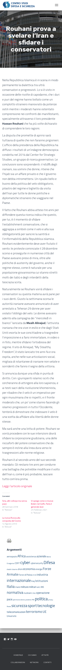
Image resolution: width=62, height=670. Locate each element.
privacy (50, 600)
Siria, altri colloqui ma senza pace (14, 502)
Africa (21, 556)
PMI (33, 600)
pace (9, 599)
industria (42, 574)
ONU (34, 593)
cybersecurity (37, 563)
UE (44, 611)
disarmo (14, 569)
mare (17, 587)
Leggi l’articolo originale (17, 486)
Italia (11, 586)
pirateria (28, 600)
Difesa (49, 562)
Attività (45, 655)
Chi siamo (32, 655)
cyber (25, 562)
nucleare (28, 593)
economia (29, 569)
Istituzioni (41, 581)
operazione (43, 592)
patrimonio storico (19, 600)
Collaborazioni (18, 662)
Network (34, 662)
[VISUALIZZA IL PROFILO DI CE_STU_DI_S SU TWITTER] (8, 639)
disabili (9, 569)
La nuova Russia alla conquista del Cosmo (11, 519)
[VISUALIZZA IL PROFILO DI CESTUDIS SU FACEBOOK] (5, 639)
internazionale (19, 580)
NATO (38, 587)
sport (32, 605)
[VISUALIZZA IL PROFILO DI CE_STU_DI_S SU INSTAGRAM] (12, 639)
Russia (9, 606)
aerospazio (12, 556)
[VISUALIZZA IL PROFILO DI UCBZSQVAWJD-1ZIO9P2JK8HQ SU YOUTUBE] (15, 639)
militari (32, 587)
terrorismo (34, 611)
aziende (41, 556)
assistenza (31, 556)
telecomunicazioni (16, 612)
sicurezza (19, 605)
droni (20, 569)
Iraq (33, 581)
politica (41, 598)
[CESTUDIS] (19, 4)
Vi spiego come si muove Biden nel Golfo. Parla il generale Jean (42, 503)
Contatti (47, 662)
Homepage (18, 655)
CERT (17, 563)
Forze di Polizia (25, 574)
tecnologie (46, 605)
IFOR (34, 575)
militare (25, 587)
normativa (15, 592)
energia (38, 569)
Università (11, 616)
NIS (42, 587)
